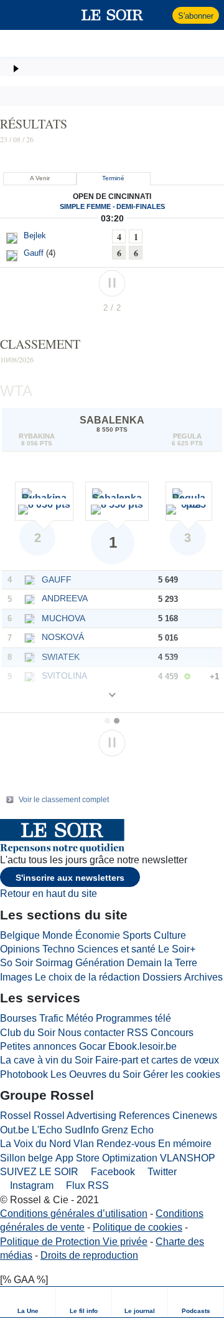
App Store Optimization (106, 1158)
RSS (137, 1032)
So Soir (16, 962)
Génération (99, 962)
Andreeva (65, 598)
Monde (57, 935)
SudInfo (82, 1130)
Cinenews (194, 1115)
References (144, 1115)
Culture (170, 935)
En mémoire (185, 1143)
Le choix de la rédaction (87, 977)
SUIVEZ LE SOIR (39, 1171)
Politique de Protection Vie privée (73, 1241)
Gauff (57, 579)
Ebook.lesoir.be (142, 1046)
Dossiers (162, 977)
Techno (58, 949)
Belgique (20, 935)
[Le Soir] (112, 15)
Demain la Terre (162, 962)
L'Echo (47, 1130)
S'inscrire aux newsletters (70, 878)
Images (16, 977)
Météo (79, 1018)
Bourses (18, 1018)
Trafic (51, 1018)
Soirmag (54, 962)
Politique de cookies (137, 1227)
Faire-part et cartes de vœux (157, 1060)
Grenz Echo (127, 1130)
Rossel (15, 1115)
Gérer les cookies (181, 1074)
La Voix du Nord (35, 1143)
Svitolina (64, 676)
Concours (172, 1032)
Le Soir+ (176, 949)
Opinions (20, 949)
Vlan (83, 1143)
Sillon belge (26, 1158)
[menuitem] (28, 1302)
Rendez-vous (126, 1143)
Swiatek (61, 657)
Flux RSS (86, 1185)
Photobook (24, 1074)
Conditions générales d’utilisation (73, 1213)
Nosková (63, 637)
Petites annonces (38, 1046)
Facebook (111, 1171)
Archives (203, 977)
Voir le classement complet (64, 799)
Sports (137, 935)
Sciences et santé (116, 949)
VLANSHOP (187, 1158)
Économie (97, 935)
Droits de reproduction (89, 1255)
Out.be (14, 1130)
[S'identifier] (161, 15)
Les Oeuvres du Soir (95, 1074)
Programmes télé (133, 1018)
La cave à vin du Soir (46, 1060)
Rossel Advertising (75, 1115)
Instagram (30, 1185)
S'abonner (195, 16)
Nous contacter (91, 1032)
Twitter (161, 1171)
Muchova (63, 618)
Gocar (92, 1046)
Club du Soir (27, 1032)
